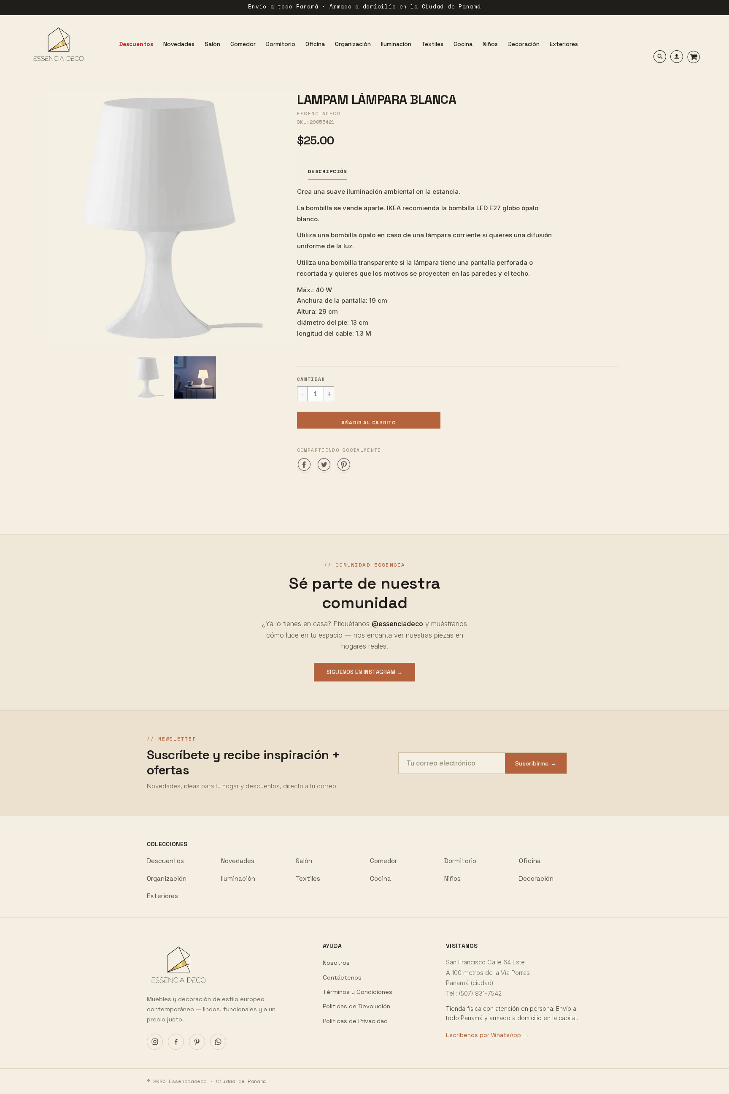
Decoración (536, 878)
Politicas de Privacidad (355, 1021)
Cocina (380, 878)
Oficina (530, 861)
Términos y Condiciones (357, 992)
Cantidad (311, 379)
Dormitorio (460, 861)
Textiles (308, 878)
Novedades (237, 861)
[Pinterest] (197, 1042)
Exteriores (162, 896)
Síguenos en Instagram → (365, 672)
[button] (368, 420)
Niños (452, 878)
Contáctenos (342, 977)
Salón (304, 861)
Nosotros (336, 962)
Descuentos (165, 861)
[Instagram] (155, 1042)
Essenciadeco (318, 113)
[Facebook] (176, 1042)
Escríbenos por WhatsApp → (487, 1035)
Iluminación (238, 878)
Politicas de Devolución (356, 1006)
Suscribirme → (535, 763)
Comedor (383, 861)
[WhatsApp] (218, 1042)
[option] (171, 218)
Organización (166, 878)
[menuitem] (136, 44)
